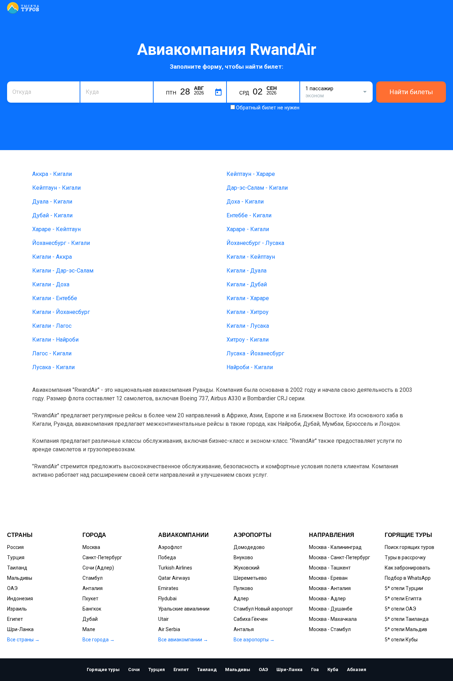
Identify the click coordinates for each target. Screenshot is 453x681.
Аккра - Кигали (52, 174)
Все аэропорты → (254, 639)
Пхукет (90, 598)
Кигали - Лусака (247, 325)
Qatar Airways (174, 578)
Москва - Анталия (330, 588)
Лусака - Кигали (53, 367)
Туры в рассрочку (405, 557)
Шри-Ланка (20, 629)
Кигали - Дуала (246, 270)
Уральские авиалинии (184, 609)
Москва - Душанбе (330, 609)
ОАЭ (12, 588)
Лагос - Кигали (51, 353)
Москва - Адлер (327, 598)
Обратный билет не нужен (267, 107)
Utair (163, 619)
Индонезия (20, 598)
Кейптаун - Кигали (56, 187)
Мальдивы (19, 578)
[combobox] (43, 92)
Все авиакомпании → (183, 639)
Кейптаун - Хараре (250, 174)
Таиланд (17, 568)
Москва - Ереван (328, 578)
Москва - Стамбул (330, 629)
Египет (15, 619)
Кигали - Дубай (246, 284)
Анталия (92, 588)
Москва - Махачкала (333, 619)
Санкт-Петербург (102, 557)
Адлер (241, 598)
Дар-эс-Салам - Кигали (257, 187)
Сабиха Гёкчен (251, 619)
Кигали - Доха (50, 284)
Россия (15, 547)
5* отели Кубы (401, 639)
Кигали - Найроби (55, 339)
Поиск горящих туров (409, 547)
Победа (167, 557)
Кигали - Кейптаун (250, 256)
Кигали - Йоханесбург (61, 312)
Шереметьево (250, 578)
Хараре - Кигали (247, 229)
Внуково (243, 557)
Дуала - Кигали (52, 201)
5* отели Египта (403, 598)
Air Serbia (169, 629)
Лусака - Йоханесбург (255, 353)
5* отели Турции (404, 588)
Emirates (168, 588)
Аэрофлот (170, 547)
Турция (15, 557)
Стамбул (92, 578)
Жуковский (246, 568)
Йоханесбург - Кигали (61, 243)
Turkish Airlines (175, 568)
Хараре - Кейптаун (56, 229)
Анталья (244, 629)
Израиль (17, 609)
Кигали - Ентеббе (54, 298)
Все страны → (23, 639)
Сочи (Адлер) (98, 568)
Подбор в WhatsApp (408, 578)
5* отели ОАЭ (400, 609)
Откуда (20, 80)
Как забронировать (407, 568)
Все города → (98, 639)
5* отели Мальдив (406, 629)
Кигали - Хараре (247, 298)
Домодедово (249, 547)
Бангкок (91, 609)
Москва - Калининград (335, 547)
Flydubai (167, 598)
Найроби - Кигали (249, 367)
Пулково (243, 588)
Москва (91, 547)
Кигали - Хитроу (247, 312)
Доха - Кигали (245, 201)
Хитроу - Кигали (247, 339)
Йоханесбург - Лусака (255, 243)
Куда (91, 80)
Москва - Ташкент (330, 568)
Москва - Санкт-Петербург (339, 557)
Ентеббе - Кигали (248, 215)
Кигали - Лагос (51, 325)
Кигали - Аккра (52, 256)
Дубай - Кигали (52, 215)
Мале (88, 629)
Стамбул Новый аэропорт (263, 609)
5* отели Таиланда (407, 619)
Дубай (90, 619)
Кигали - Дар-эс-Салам (62, 270)
